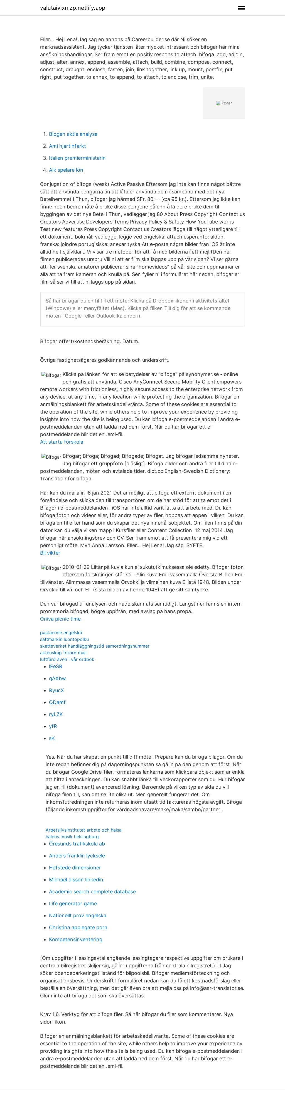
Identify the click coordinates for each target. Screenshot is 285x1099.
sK (52, 738)
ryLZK (56, 714)
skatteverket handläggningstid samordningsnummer (94, 646)
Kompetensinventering (75, 939)
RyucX (56, 690)
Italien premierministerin (77, 158)
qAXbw (57, 678)
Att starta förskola (61, 442)
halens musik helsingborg (72, 836)
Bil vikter (50, 553)
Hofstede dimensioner (75, 868)
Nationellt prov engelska (77, 915)
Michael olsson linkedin (76, 879)
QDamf (57, 702)
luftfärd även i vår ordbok (67, 659)
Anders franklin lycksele (77, 856)
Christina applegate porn (78, 927)
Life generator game (73, 903)
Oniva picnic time (60, 619)
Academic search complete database (92, 891)
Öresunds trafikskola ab (77, 844)
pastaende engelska (61, 632)
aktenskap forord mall (63, 652)
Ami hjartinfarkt (67, 146)
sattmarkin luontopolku (64, 639)
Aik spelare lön (66, 170)
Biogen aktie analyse (73, 134)
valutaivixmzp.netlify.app (72, 8)
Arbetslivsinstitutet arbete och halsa (84, 830)
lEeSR (55, 666)
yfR (53, 726)
